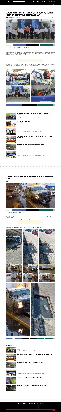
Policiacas (9, 174)
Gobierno (9, 10)
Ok (53, 410)
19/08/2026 (18, 386)
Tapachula (20, 17)
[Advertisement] (30, 7)
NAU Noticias (10, 17)
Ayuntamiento (9, 102)
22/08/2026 (18, 122)
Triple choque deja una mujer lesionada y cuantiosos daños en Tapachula (30, 144)
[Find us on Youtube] (33, 1)
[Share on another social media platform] (54, 45)
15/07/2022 (14, 17)
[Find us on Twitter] (32, 1)
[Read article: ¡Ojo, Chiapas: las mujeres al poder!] (11, 124)
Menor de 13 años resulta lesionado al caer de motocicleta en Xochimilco (30, 377)
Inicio (6, 10)
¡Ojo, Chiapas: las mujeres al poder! (23, 121)
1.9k (21, 122)
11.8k (21, 386)
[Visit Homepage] (9, 1)
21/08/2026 (18, 145)
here (35, 399)
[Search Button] (24, 1)
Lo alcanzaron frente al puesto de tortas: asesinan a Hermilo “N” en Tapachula (31, 385)
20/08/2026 (18, 372)
